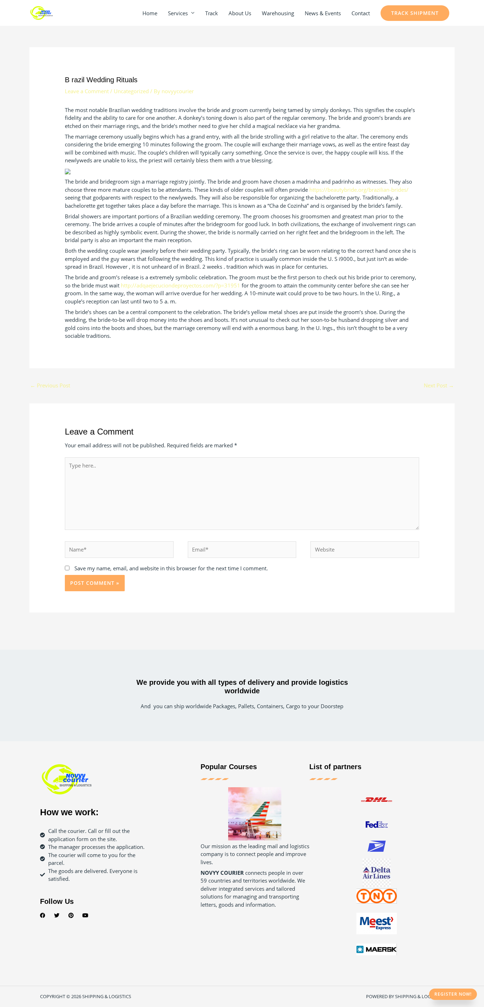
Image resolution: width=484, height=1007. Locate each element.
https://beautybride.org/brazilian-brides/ (359, 189)
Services (178, 13)
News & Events (323, 13)
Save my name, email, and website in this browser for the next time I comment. (171, 568)
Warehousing (278, 13)
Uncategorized (131, 91)
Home (149, 13)
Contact (360, 13)
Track (211, 13)
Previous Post (50, 385)
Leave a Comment (87, 91)
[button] (415, 13)
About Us (240, 13)
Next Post (439, 385)
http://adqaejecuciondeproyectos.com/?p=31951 (180, 285)
